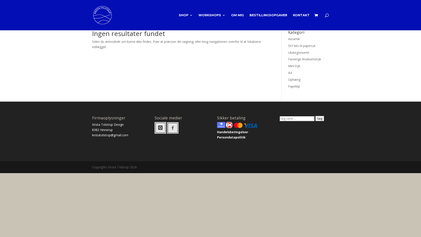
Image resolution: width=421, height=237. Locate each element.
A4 (290, 73)
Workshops (209, 15)
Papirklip (294, 86)
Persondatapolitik (231, 137)
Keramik (294, 39)
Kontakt (301, 15)
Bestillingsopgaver (268, 15)
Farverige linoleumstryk (304, 59)
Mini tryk (294, 66)
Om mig (237, 15)
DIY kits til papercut (302, 46)
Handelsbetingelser (232, 132)
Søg (319, 118)
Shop (183, 15)
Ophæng (294, 79)
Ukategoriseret (298, 52)
